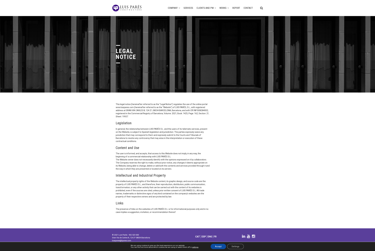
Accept (218, 246)
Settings (235, 246)
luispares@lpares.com (121, 240)
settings (195, 247)
